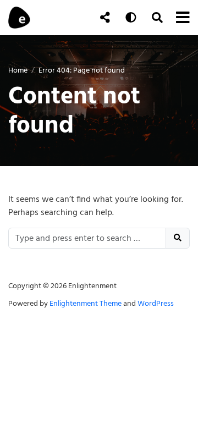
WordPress (156, 303)
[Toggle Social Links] (105, 17)
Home (18, 70)
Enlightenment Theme (86, 303)
